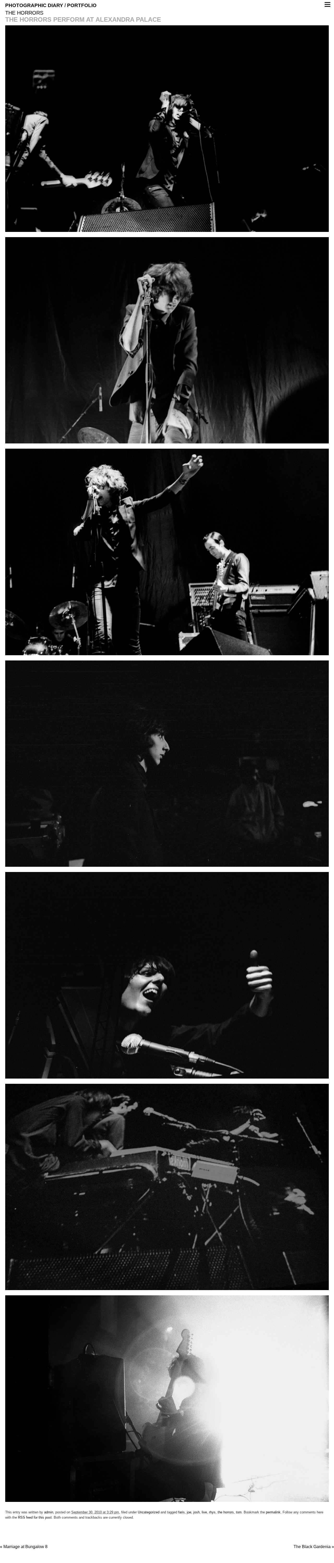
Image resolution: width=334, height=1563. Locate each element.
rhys (212, 1512)
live (204, 1512)
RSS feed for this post (35, 1517)
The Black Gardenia (314, 1546)
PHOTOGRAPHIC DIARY (34, 5)
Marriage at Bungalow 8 (23, 1546)
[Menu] (328, 4)
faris (181, 1512)
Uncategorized (148, 1512)
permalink (273, 1512)
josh (196, 1512)
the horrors (226, 1512)
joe (189, 1512)
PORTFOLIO (82, 5)
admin (48, 1512)
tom (239, 1512)
